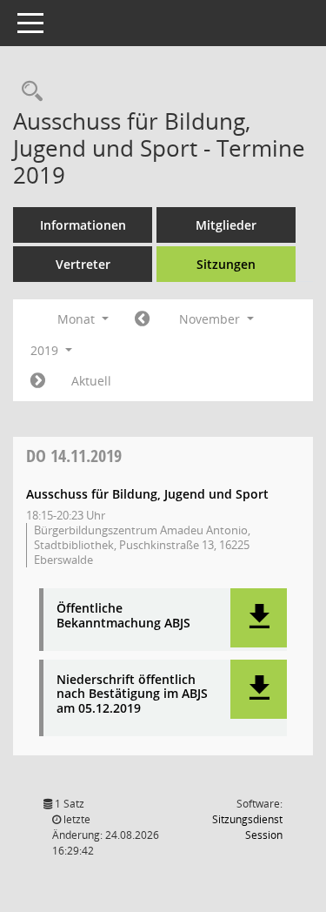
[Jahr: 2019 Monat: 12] (37, 381)
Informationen (83, 225)
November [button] (211, 319)
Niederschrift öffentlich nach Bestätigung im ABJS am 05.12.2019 (132, 694)
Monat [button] (77, 319)
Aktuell (91, 380)
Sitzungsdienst (247, 827)
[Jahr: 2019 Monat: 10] (142, 319)
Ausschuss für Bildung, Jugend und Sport (147, 494)
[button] (258, 617)
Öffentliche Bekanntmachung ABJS (123, 616)
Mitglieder (226, 225)
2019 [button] (46, 350)
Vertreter (83, 264)
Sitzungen (226, 264)
